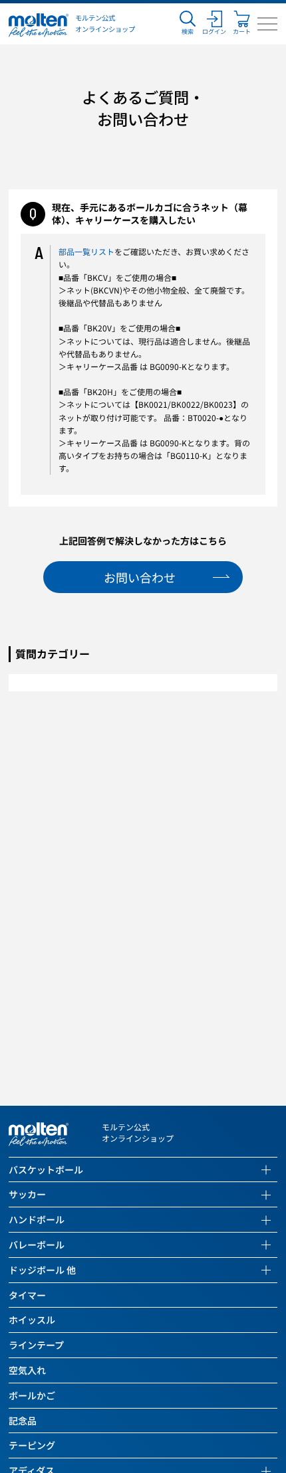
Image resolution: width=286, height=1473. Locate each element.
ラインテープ (36, 1345)
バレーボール (37, 1245)
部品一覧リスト (86, 251)
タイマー (27, 1295)
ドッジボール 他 (42, 1270)
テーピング (32, 1445)
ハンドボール (37, 1219)
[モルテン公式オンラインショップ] (39, 24)
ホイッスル (32, 1320)
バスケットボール (46, 1169)
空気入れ (27, 1370)
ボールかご (32, 1395)
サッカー (27, 1194)
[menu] (267, 24)
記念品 (23, 1421)
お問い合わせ (140, 577)
